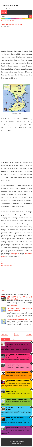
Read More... (14, 305)
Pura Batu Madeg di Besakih (13, 364)
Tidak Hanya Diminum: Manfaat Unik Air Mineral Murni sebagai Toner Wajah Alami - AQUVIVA (17, 344)
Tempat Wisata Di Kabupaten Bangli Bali (17, 372)
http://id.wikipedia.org (6, 265)
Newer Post (4, 334)
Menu (4, 12)
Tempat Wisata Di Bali (10, 5)
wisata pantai (15, 253)
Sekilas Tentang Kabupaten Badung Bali (18, 320)
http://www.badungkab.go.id (8, 263)
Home (16, 334)
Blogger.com (19, 443)
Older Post (29, 334)
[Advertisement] (16, 38)
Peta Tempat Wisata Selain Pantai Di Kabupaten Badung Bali (19, 309)
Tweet (2, 290)
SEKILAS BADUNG (6, 26)
